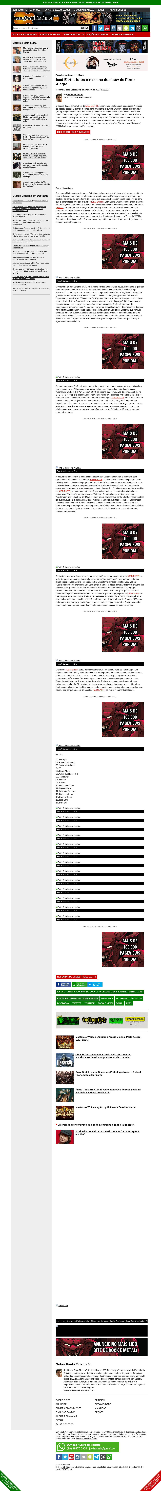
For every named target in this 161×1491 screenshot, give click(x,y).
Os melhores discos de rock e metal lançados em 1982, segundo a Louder (35, 146)
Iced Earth (79, 75)
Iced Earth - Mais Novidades (73, 132)
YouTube (90, 1003)
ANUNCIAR (35, 10)
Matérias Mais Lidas (25, 43)
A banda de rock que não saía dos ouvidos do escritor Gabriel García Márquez (35, 165)
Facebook (136, 998)
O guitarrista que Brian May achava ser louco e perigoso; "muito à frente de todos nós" (34, 59)
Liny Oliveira (67, 188)
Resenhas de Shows (64, 75)
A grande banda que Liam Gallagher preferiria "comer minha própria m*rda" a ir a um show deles (36, 98)
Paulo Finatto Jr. (75, 95)
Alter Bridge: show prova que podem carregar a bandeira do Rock (96, 1124)
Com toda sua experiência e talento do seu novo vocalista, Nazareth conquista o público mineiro (103, 1056)
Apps (129, 1003)
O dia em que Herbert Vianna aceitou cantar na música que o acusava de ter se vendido (31, 235)
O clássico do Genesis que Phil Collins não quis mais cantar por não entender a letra (31, 229)
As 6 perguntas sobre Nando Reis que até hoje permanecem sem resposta (31, 241)
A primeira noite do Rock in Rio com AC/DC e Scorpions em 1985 (107, 1133)
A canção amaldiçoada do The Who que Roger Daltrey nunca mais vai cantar (35, 88)
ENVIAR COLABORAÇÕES (58, 10)
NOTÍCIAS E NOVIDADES (24, 35)
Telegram (121, 998)
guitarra (60, 208)
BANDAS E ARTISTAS (122, 35)
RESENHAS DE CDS (74, 35)
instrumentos (133, 593)
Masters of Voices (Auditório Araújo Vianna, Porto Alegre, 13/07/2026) (108, 1038)
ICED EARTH (91, 106)
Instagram (63, 1003)
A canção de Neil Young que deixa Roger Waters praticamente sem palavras (36, 108)
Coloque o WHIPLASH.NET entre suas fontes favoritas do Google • (88, 992)
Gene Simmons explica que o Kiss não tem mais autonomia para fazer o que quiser (30, 252)
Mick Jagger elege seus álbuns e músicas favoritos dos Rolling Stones (36, 50)
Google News (105, 1003)
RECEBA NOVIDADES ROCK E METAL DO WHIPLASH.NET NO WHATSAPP (80, 2)
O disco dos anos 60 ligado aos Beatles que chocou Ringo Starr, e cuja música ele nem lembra (30, 271)
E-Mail (119, 1003)
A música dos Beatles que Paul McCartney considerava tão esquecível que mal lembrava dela (35, 118)
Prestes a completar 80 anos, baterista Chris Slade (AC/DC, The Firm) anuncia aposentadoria (36, 69)
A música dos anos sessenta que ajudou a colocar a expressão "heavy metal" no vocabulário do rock (29, 209)
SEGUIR (101, 10)
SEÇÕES (97, 35)
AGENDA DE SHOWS (50, 35)
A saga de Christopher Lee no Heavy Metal (35, 77)
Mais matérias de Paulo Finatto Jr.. (79, 1390)
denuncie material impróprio (119, 1436)
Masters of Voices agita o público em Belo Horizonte (105, 1107)
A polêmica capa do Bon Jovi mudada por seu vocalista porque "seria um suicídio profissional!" (31, 222)
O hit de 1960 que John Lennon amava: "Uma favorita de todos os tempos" (31, 278)
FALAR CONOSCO (118, 10)
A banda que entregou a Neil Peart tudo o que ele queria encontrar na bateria (31, 264)
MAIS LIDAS (100, 1408)
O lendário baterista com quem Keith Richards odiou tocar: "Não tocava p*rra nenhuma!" (36, 137)
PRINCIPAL (100, 1400)
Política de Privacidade (86, 1439)
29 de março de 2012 (82, 97)
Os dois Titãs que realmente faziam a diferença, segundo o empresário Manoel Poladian (35, 156)
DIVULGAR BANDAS (84, 10)
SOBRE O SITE (19, 10)
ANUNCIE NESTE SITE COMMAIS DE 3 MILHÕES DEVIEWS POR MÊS (152, 1481)
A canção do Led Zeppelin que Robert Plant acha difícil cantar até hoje (35, 175)
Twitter (77, 1003)
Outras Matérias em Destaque (30, 195)
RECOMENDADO (103, 1404)
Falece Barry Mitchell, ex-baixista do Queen (36, 126)
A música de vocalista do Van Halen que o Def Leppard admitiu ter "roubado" (36, 184)
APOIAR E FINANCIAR (66, 1416)
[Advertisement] (77, 251)
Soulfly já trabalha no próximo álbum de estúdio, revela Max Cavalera (28, 258)
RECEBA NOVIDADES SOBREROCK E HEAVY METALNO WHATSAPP (9, 1481)
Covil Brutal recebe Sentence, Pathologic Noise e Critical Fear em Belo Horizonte (108, 1073)
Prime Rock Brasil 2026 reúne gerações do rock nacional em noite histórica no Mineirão (108, 1091)
